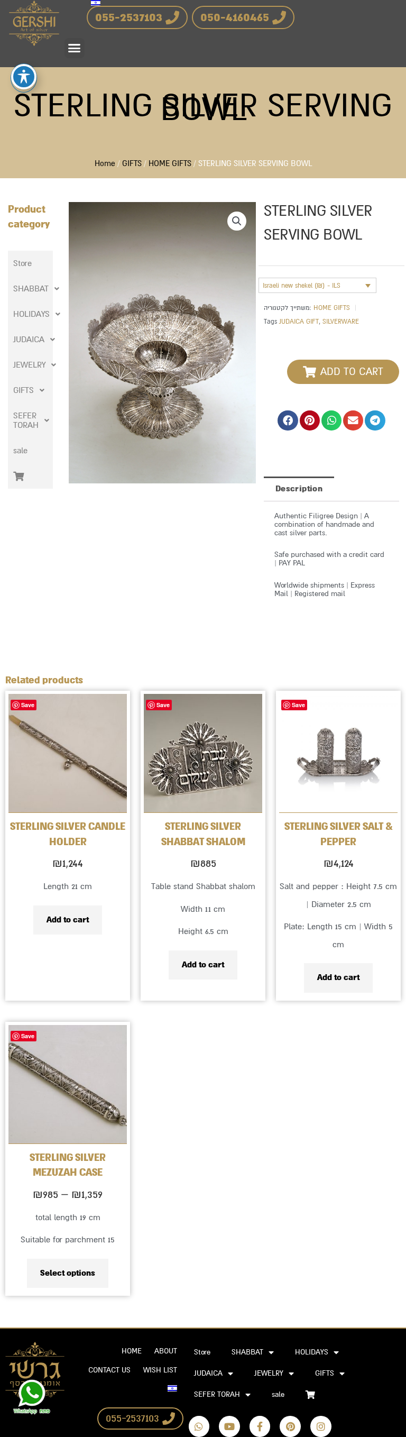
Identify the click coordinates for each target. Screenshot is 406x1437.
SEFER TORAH (26, 420)
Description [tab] (298, 488)
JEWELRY (29, 365)
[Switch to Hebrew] (172, 1388)
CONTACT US (109, 1370)
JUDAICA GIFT (299, 321)
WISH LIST (160, 1370)
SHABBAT (31, 288)
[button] (74, 48)
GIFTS (132, 163)
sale (20, 450)
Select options (67, 1273)
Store (22, 263)
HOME (132, 1351)
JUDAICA (28, 339)
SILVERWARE (340, 321)
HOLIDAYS (31, 314)
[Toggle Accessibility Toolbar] (23, 76)
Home (105, 163)
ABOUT (165, 1351)
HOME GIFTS (170, 163)
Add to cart (68, 919)
